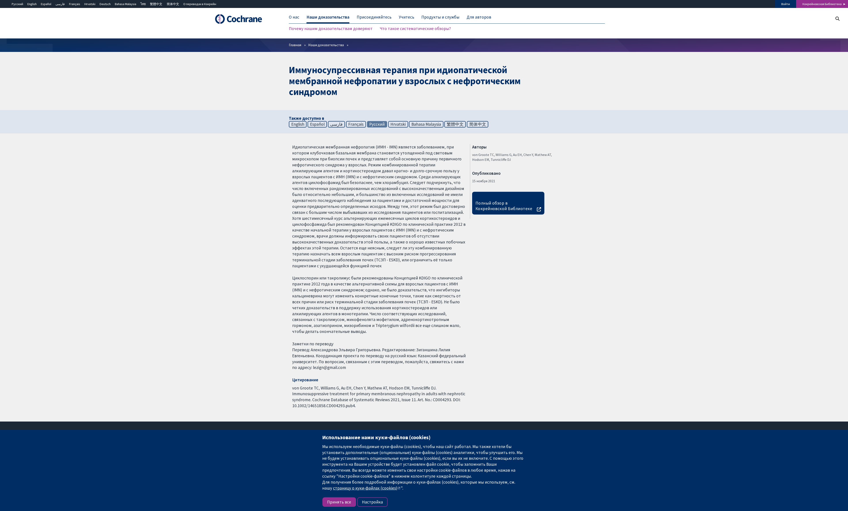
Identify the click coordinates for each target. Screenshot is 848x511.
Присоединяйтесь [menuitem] (374, 17)
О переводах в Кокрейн (199, 4)
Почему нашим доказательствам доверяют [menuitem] (331, 28)
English (32, 4)
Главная (295, 45)
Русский (17, 4)
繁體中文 (156, 4)
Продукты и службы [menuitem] (440, 17)
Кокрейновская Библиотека (822, 4)
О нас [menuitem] (294, 17)
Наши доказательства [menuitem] (328, 17)
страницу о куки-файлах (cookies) (365, 488)
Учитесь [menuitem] (406, 17)
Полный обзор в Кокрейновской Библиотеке (503, 205)
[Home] (244, 19)
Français (74, 4)
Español (46, 4)
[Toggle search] (837, 19)
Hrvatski (89, 4)
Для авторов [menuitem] (479, 17)
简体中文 (173, 4)
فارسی (60, 4)
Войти (785, 4)
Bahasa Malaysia (125, 4)
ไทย (143, 4)
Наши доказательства (326, 45)
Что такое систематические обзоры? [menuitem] (415, 28)
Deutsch (105, 4)
